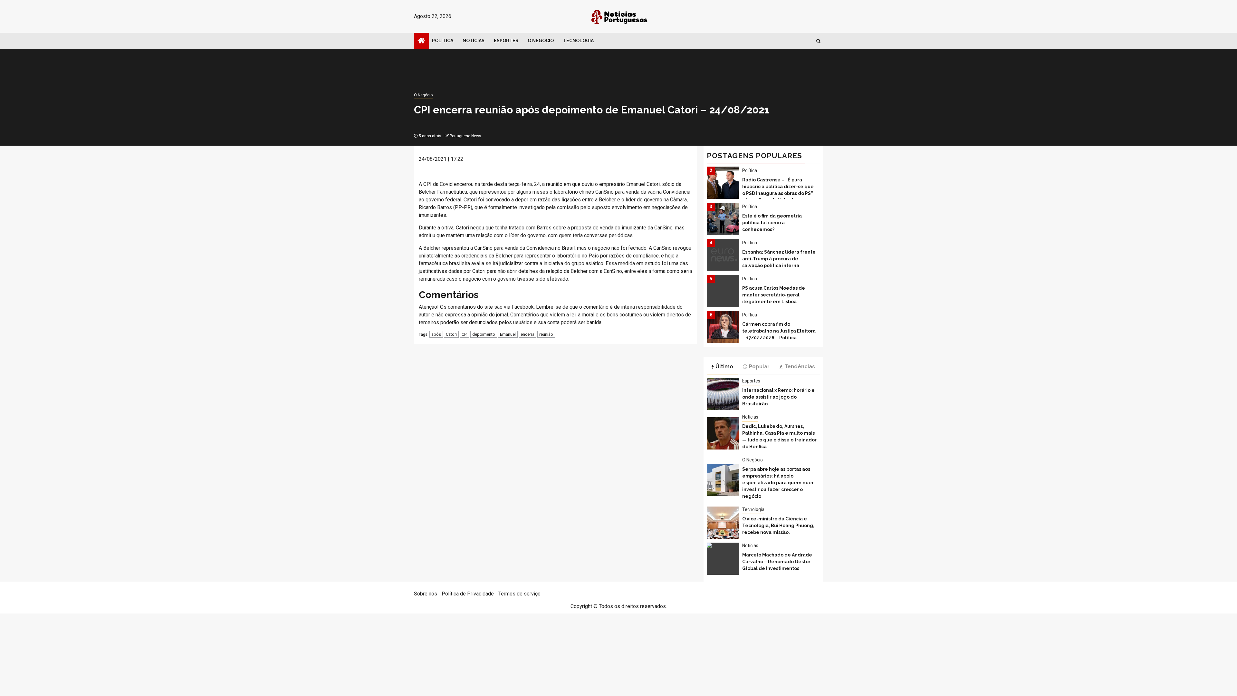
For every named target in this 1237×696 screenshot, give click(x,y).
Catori (451, 334)
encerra (527, 334)
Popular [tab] (759, 366)
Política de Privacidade (468, 594)
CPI (464, 334)
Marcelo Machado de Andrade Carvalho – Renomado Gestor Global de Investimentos (777, 561)
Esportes (506, 40)
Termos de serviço (519, 594)
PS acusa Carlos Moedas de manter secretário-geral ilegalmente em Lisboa (773, 294)
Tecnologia (578, 40)
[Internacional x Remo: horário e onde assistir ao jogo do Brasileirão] (723, 394)
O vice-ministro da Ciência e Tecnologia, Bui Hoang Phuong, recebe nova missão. (778, 525)
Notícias (473, 40)
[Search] (818, 41)
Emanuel (508, 334)
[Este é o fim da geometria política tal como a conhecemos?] (723, 219)
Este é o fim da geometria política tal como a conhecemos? (772, 222)
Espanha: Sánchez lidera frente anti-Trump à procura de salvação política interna (779, 258)
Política (442, 40)
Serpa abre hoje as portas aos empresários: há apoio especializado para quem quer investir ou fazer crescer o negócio (778, 483)
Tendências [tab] (799, 366)
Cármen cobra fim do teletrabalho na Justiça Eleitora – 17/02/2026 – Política (779, 331)
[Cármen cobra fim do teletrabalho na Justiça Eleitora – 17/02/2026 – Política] (723, 327)
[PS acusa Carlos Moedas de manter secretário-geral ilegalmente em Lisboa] (723, 291)
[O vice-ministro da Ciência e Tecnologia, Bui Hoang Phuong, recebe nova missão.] (723, 523)
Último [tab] (724, 366)
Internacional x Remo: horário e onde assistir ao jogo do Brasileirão (778, 397)
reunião (546, 334)
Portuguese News (465, 136)
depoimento (483, 334)
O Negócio (541, 40)
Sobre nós (425, 594)
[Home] (421, 41)
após (436, 334)
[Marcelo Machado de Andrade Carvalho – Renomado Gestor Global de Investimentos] (723, 559)
